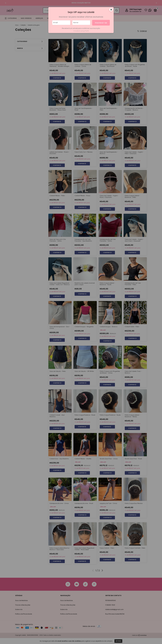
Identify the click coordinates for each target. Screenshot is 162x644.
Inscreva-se (101, 22)
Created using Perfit (81, 31)
